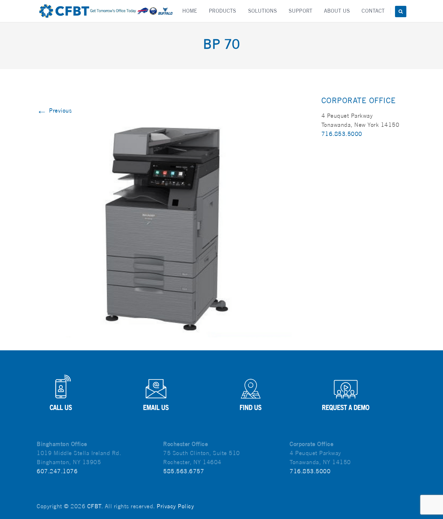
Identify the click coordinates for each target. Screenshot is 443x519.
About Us (337, 11)
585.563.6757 (183, 471)
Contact (373, 11)
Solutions (262, 11)
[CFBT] (105, 11)
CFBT (94, 506)
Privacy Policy (175, 506)
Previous (54, 110)
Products (222, 11)
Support (300, 11)
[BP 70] (174, 227)
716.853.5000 (341, 133)
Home (189, 11)
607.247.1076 (57, 471)
